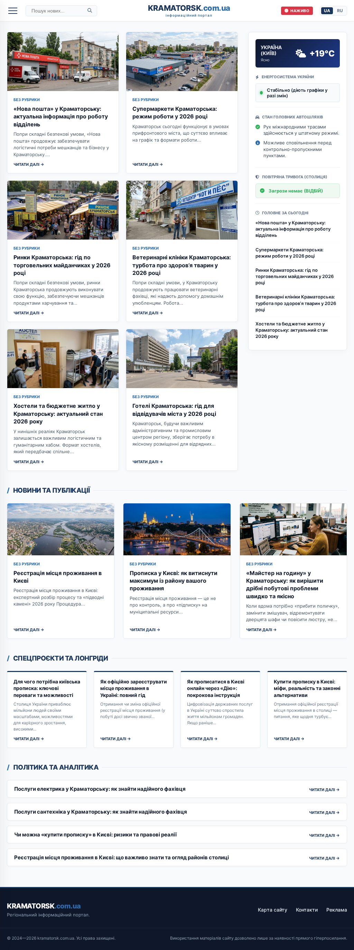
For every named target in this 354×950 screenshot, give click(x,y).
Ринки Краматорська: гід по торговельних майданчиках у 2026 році (62, 265)
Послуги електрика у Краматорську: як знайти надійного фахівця (100, 789)
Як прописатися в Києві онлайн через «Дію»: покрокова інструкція (215, 688)
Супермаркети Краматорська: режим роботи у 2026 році (289, 253)
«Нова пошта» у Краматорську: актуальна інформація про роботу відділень (60, 116)
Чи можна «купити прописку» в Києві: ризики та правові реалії (95, 834)
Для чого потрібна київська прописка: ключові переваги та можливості (46, 688)
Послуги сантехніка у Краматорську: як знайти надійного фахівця (100, 811)
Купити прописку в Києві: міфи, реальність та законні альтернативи (307, 688)
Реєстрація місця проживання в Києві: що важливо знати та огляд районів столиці (121, 857)
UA (327, 10)
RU (340, 10)
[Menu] (13, 11)
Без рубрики (26, 99)
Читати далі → (28, 164)
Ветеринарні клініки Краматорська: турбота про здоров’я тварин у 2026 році (181, 265)
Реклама (336, 910)
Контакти (307, 910)
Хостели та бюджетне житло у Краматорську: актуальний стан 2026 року (58, 413)
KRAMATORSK (189, 10)
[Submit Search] (89, 10)
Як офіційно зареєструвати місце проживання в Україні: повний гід (133, 688)
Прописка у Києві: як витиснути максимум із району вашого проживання (173, 581)
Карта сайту (272, 910)
